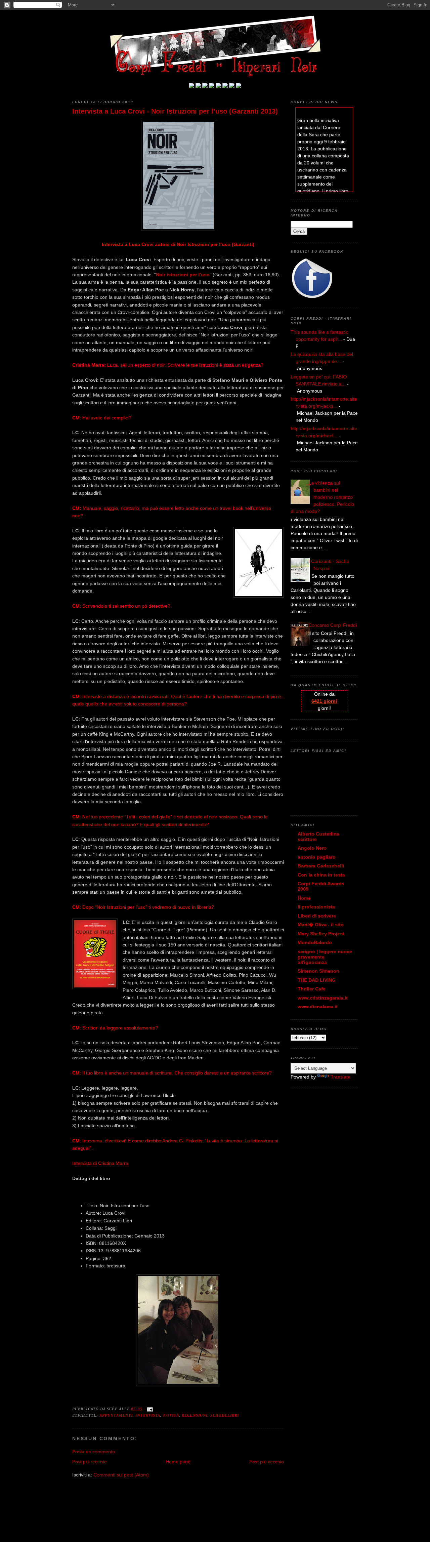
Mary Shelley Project (321, 933)
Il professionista (316, 906)
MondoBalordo (315, 942)
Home (304, 898)
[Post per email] (149, 1409)
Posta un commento (93, 1451)
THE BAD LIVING (317, 980)
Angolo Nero (312, 848)
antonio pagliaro (317, 857)
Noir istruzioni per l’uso (183, 274)
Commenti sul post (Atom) (121, 1474)
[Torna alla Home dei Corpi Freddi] (191, 86)
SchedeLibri (224, 1415)
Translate (340, 1077)
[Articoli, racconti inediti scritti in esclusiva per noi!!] (225, 86)
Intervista (147, 1415)
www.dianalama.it (318, 1006)
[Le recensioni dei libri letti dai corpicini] (198, 86)
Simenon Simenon (318, 971)
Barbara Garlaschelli (321, 865)
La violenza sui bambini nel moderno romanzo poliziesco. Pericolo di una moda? (322, 497)
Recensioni (195, 1415)
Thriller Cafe (312, 988)
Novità (171, 1415)
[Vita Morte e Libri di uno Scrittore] (218, 86)
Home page (178, 1461)
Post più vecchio (266, 1461)
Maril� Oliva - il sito (321, 924)
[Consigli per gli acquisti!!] (211, 86)
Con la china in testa (321, 875)
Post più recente (89, 1461)
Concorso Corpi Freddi (332, 625)
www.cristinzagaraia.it (323, 998)
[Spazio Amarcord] (238, 86)
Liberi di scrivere (317, 916)
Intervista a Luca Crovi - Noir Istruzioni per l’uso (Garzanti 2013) (175, 111)
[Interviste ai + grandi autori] (205, 86)
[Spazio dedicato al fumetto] (231, 86)
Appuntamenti (116, 1415)
